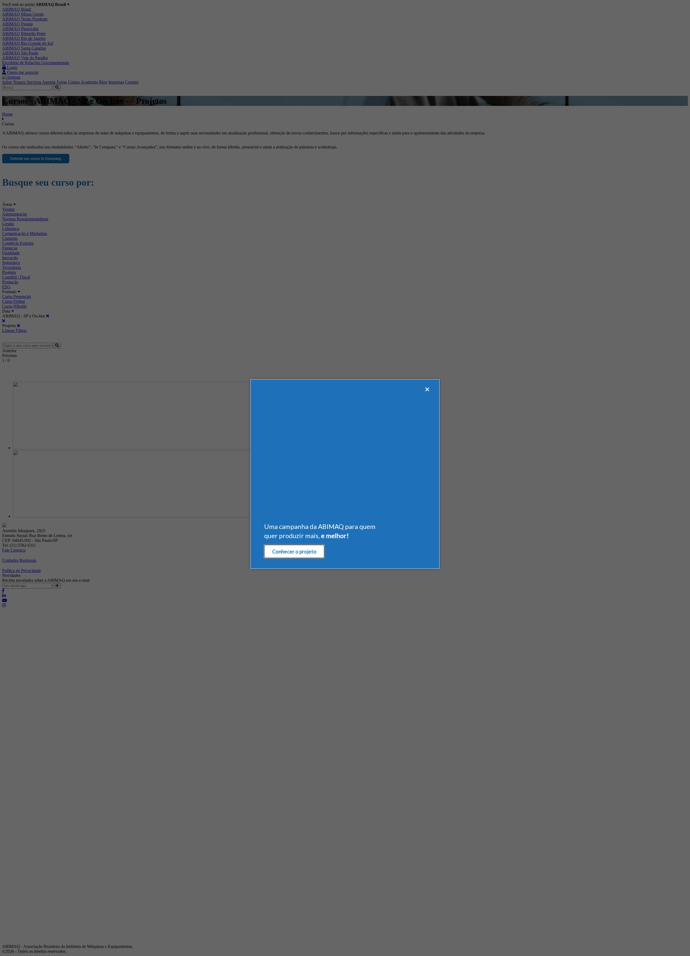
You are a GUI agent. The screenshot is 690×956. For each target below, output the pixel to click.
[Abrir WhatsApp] (676, 942)
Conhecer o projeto (294, 551)
